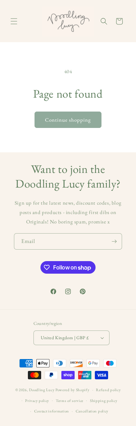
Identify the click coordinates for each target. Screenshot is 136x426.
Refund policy (108, 389)
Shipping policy (104, 400)
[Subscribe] (114, 241)
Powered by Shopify (72, 389)
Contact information (51, 411)
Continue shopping (68, 119)
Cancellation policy (92, 411)
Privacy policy (37, 400)
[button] (14, 21)
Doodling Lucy (42, 389)
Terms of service (69, 400)
